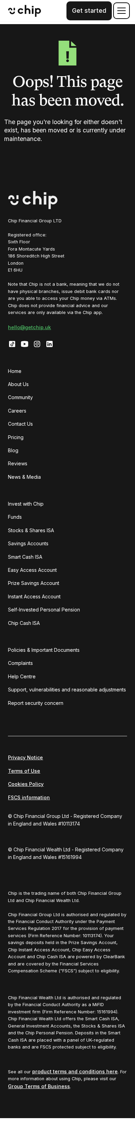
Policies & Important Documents (44, 650)
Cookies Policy (26, 784)
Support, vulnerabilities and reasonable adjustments (67, 689)
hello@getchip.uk (29, 327)
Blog (13, 450)
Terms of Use (24, 771)
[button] (120, 10)
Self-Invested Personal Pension (44, 609)
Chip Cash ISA (24, 623)
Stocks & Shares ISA (31, 530)
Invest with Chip (26, 504)
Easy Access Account (32, 570)
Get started (89, 10)
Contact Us (20, 424)
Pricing (16, 437)
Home (14, 371)
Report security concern (35, 703)
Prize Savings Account (33, 583)
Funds (15, 517)
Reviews (17, 463)
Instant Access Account (34, 596)
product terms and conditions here (75, 1071)
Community (20, 397)
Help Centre (22, 676)
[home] (24, 11)
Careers (17, 411)
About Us (18, 384)
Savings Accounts (28, 543)
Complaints (20, 663)
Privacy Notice (25, 757)
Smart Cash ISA (25, 557)
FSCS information (29, 797)
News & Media (24, 477)
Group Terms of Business (39, 1086)
